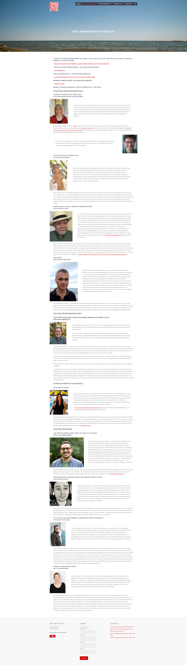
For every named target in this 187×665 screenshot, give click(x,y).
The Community (104, 3)
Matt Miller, (81, 77)
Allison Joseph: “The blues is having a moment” (121, 629)
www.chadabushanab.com (117, 474)
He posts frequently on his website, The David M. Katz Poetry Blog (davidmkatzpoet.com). (102, 254)
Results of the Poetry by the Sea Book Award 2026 (122, 627)
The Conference (89, 3)
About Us (117, 3)
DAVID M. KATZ (92, 64)
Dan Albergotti (60, 70)
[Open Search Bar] (135, 3)
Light (74, 126)
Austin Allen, (72, 77)
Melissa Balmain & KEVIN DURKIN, (65, 64)
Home (79, 3)
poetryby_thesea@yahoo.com (114, 235)
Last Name (82, 642)
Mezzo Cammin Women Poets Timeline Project (89, 407)
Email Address (83, 628)
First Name (82, 635)
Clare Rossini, (90, 77)
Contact (128, 3)
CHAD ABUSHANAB (60, 77)
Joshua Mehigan (103, 64)
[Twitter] (54, 636)
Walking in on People (87, 128)
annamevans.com (86, 425)
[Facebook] (51, 636)
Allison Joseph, (82, 64)
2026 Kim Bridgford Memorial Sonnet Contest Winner (122, 637)
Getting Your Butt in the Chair (117, 631)
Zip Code (82, 648)
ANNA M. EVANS (59, 84)
